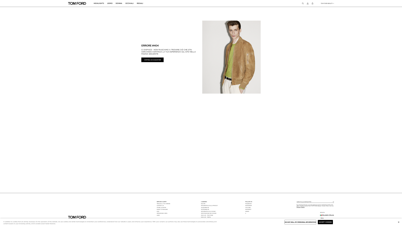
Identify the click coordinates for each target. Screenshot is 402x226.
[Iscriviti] (333, 202)
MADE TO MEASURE (162, 209)
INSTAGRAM (248, 205)
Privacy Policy (301, 207)
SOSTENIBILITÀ (205, 209)
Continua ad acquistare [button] (152, 60)
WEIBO (247, 211)
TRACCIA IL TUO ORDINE (163, 203)
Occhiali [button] (129, 3)
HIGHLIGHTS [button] (99, 3)
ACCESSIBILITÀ (205, 207)
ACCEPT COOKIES (325, 222)
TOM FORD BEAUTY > (327, 3)
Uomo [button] (110, 3)
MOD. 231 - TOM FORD (207, 215)
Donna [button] (119, 3)
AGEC (158, 215)
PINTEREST (248, 209)
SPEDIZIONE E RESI (162, 213)
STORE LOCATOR (161, 207)
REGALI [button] (140, 3)
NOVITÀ (203, 203)
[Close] (398, 222)
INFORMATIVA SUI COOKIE (208, 211)
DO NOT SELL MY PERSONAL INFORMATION (300, 222)
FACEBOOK (248, 203)
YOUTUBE (248, 207)
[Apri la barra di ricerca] (303, 3)
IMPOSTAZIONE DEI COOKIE (208, 213)
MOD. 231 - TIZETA (206, 217)
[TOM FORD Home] (77, 3)
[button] (308, 3)
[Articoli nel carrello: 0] (312, 3)
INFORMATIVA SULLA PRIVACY (209, 205)
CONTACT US (160, 205)
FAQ (158, 211)
